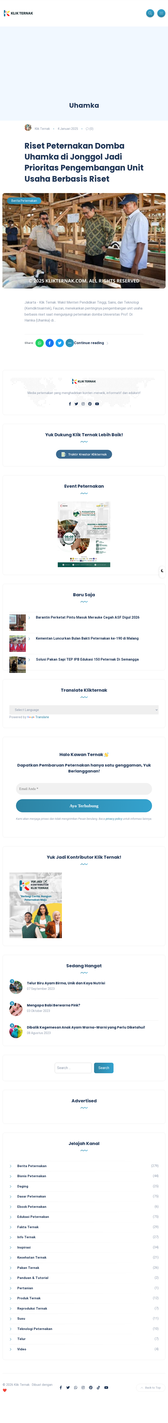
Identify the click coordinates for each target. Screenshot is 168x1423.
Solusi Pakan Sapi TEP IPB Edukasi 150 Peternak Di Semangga (87, 659)
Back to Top (153, 1387)
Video (21, 1349)
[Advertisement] (84, 68)
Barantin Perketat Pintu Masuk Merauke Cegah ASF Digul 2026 (87, 617)
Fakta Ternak (27, 1227)
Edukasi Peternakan (33, 1217)
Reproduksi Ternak (32, 1308)
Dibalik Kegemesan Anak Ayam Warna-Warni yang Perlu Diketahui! (86, 1027)
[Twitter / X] (60, 343)
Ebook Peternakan (31, 1207)
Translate (42, 717)
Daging (22, 1186)
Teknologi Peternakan (34, 1329)
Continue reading (89, 343)
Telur (21, 1339)
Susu (21, 1319)
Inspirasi (24, 1247)
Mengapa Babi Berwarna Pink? (53, 1005)
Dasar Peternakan (31, 1196)
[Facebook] (50, 343)
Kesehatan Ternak (31, 1257)
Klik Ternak (42, 128)
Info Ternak (26, 1237)
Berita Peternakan (24, 200)
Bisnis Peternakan (31, 1176)
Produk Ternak (28, 1298)
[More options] (70, 343)
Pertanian (25, 1288)
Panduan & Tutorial (32, 1278)
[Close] (160, 1414)
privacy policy (114, 818)
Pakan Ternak (28, 1268)
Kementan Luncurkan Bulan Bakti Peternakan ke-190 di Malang (87, 638)
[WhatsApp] (39, 343)
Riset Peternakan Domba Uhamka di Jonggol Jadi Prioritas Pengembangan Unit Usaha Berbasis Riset (84, 162)
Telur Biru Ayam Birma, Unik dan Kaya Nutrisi (66, 983)
